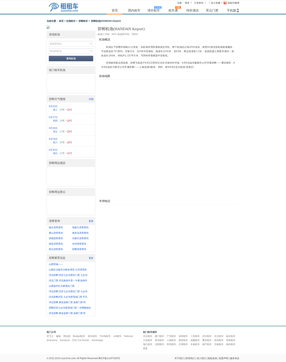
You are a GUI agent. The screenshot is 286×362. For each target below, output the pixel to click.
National (128, 336)
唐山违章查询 (56, 233)
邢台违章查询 (56, 249)
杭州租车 (219, 340)
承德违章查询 (56, 238)
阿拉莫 (66, 336)
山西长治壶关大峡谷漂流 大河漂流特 (68, 269)
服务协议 (234, 358)
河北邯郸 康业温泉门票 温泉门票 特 (67, 302)
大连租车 (147, 340)
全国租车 (70, 21)
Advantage (97, 340)
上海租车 (171, 340)
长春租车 (195, 344)
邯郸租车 (83, 21)
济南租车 (219, 344)
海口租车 (147, 344)
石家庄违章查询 (80, 238)
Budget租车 (79, 336)
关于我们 (179, 358)
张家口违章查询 (80, 227)
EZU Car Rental (80, 340)
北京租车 (147, 336)
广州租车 (171, 336)
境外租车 (153, 10)
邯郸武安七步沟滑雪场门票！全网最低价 (70, 307)
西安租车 (183, 340)
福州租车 (230, 344)
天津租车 (183, 344)
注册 (179, 3)
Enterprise (52, 340)
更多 (91, 221)
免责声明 (223, 358)
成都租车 (195, 340)
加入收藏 (215, 3)
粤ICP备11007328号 (109, 358)
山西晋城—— (56, 264)
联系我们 (190, 358)
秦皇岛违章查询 (80, 233)
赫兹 (58, 336)
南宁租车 (207, 344)
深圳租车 (183, 336)
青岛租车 (159, 340)
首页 (115, 10)
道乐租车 (92, 336)
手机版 (231, 10)
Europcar (65, 340)
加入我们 (201, 358)
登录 (187, 3)
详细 (91, 99)
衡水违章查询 (56, 227)
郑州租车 (171, 344)
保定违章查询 (56, 243)
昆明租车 (230, 340)
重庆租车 (207, 340)
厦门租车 (159, 336)
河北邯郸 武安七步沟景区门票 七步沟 (68, 275)
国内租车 (134, 10)
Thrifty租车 (105, 336)
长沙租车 (219, 336)
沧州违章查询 (79, 243)
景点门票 (212, 10)
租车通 (173, 10)
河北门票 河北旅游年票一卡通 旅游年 (68, 280)
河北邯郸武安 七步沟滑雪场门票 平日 (68, 297)
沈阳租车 (159, 344)
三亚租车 (195, 336)
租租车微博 (233, 3)
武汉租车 (207, 336)
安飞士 (50, 336)
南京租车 (230, 336)
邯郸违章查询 (79, 249)
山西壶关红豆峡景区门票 (62, 286)
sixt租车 (117, 336)
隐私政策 (212, 358)
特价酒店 (192, 10)
